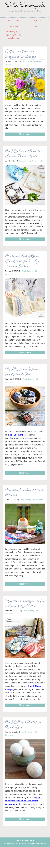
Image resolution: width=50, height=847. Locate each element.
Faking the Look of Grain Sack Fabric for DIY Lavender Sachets (22, 261)
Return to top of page (25, 840)
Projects (36, 20)
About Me (13, 20)
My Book (13, 26)
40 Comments (38, 500)
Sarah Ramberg (28, 61)
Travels (36, 26)
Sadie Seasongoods (25, 8)
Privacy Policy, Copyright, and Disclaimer (14, 35)
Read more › (25, 134)
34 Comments (37, 161)
